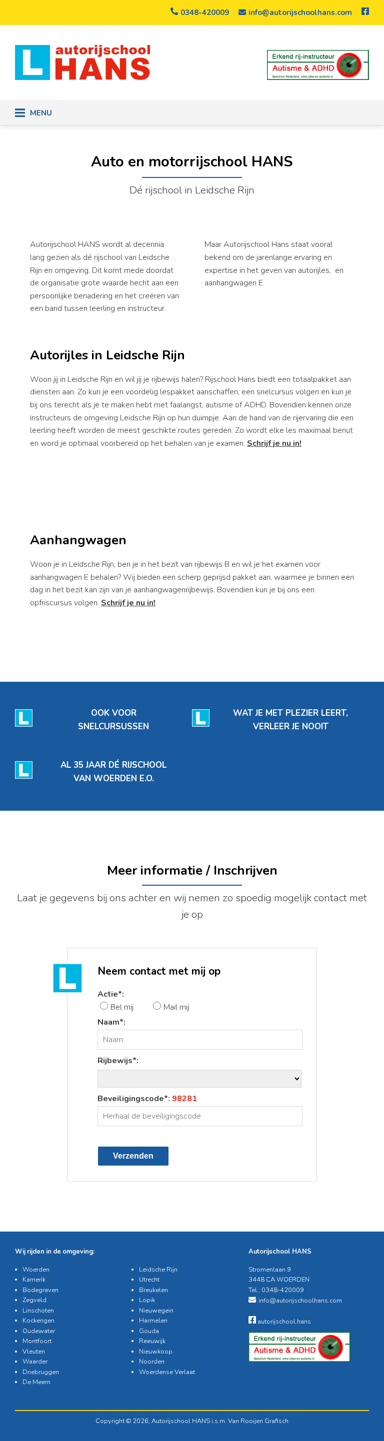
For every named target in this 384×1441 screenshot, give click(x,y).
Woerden (36, 1269)
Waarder (35, 1361)
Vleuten (33, 1351)
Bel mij (122, 1007)
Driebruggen (40, 1372)
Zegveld (34, 1300)
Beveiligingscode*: (147, 1098)
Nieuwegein (156, 1310)
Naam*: (112, 1022)
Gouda (149, 1331)
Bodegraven (40, 1290)
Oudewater (38, 1331)
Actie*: (111, 994)
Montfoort (37, 1341)
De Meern (36, 1382)
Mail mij (176, 1007)
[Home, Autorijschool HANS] (82, 77)
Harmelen (153, 1320)
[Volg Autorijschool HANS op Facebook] (365, 12)
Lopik (147, 1300)
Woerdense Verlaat (167, 1372)
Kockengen (38, 1320)
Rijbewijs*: (118, 1060)
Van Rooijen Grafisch (258, 1421)
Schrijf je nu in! (274, 443)
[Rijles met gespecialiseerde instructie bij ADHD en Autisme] (318, 65)
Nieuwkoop (155, 1351)
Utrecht (149, 1279)
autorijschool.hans (283, 1321)
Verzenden (133, 1156)
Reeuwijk (152, 1341)
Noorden (151, 1361)
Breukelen (153, 1290)
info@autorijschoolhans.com (300, 12)
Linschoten (38, 1310)
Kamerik (34, 1279)
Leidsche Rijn (158, 1269)
